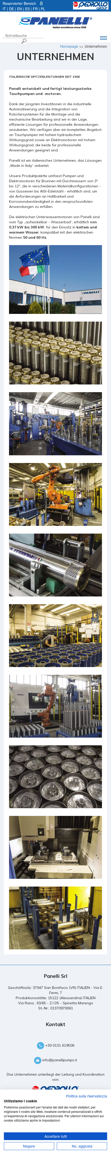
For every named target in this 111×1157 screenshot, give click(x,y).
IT (4, 8)
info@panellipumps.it (59, 1060)
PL (43, 8)
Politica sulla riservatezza (86, 1095)
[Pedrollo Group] (90, 5)
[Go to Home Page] (55, 22)
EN (19, 8)
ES (27, 8)
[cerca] (23, 41)
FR (35, 8)
